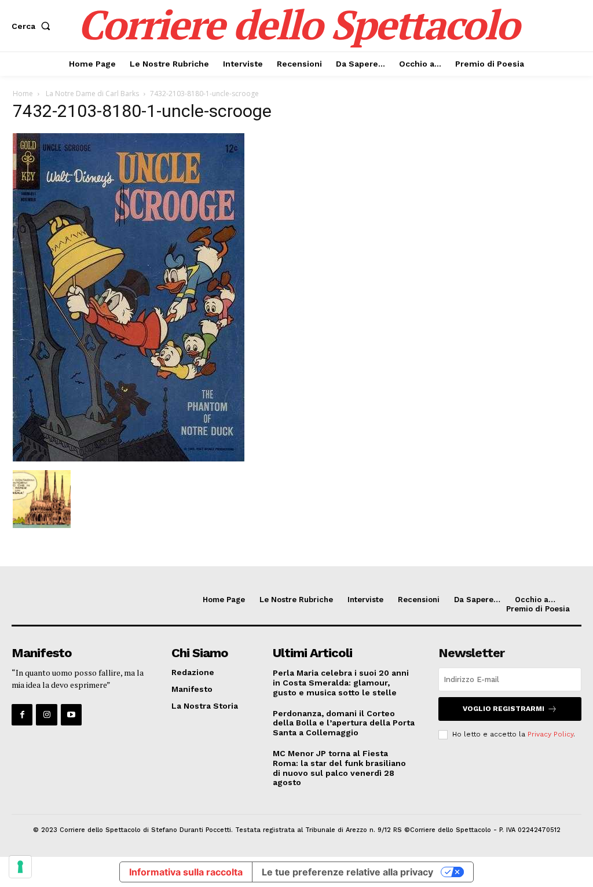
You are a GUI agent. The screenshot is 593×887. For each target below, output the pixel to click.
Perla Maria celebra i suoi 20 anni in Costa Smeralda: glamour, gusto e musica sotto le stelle (341, 682)
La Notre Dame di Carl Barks (91, 93)
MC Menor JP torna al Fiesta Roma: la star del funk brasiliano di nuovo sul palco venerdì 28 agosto (339, 768)
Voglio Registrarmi (503, 709)
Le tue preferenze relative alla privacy (347, 872)
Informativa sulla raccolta (186, 872)
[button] (33, 26)
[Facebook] (22, 714)
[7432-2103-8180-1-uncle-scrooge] (128, 458)
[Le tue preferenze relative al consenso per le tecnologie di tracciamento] (20, 867)
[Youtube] (71, 714)
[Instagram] (46, 714)
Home (23, 93)
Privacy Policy (550, 734)
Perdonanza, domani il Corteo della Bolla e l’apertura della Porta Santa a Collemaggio (344, 723)
